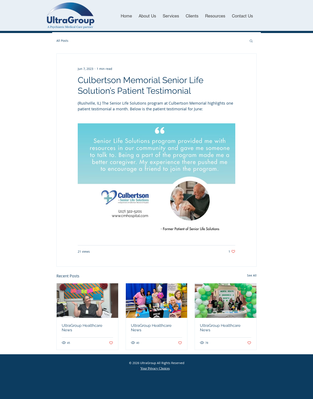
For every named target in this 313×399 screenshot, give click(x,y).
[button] (251, 40)
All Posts (62, 41)
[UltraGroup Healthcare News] (87, 300)
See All (252, 275)
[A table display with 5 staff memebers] (225, 300)
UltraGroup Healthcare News (82, 327)
